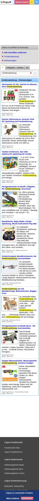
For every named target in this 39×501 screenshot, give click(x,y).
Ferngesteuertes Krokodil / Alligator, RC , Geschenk (18, 188)
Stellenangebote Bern (13, 469)
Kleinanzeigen (10, 60)
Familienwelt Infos (12, 448)
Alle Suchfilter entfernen (15, 52)
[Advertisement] (19, 24)
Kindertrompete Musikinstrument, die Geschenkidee (19, 257)
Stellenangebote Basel (14, 465)
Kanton (20, 67)
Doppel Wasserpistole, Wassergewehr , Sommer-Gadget (19, 362)
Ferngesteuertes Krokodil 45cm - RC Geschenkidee (19, 327)
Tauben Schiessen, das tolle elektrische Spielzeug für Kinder (17, 153)
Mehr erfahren (12, 498)
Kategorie (10, 67)
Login (31, 2)
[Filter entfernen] (31, 73)
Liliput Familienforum (13, 452)
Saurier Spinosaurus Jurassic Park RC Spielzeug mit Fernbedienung (18, 120)
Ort (27, 67)
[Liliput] (6, 2)
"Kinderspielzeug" (11, 56)
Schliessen (27, 498)
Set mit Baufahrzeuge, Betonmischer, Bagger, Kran (19, 291)
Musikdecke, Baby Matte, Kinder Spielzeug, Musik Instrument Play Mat (19, 222)
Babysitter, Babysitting (14, 486)
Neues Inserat (22, 2)
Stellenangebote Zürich (14, 473)
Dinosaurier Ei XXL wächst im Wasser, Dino (19, 85)
